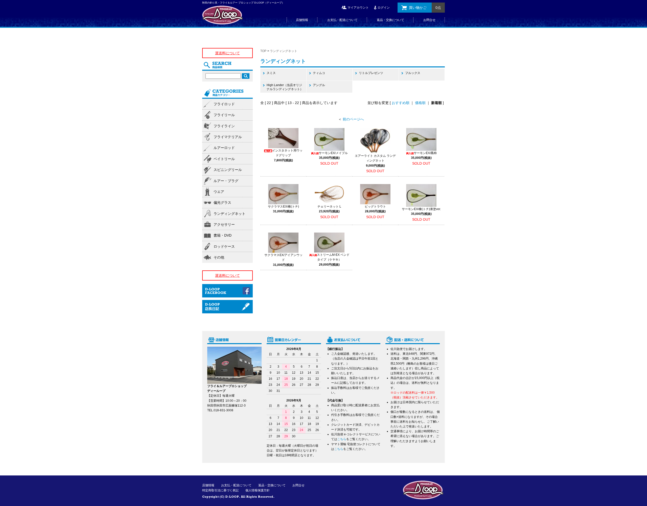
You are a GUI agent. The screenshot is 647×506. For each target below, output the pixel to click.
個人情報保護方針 (257, 490)
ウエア (219, 192)
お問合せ (429, 20)
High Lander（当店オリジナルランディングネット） (285, 87)
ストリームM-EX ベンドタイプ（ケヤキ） (333, 259)
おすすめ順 (400, 103)
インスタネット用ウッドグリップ (287, 155)
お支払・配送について (342, 20)
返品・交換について (390, 20)
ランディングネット (283, 51)
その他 (219, 257)
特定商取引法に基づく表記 (220, 490)
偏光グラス (222, 202)
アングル (319, 85)
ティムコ (319, 73)
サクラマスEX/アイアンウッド (283, 259)
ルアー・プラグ (226, 181)
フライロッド (224, 104)
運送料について (227, 53)
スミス (271, 73)
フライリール (224, 115)
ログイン (384, 7)
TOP (263, 51)
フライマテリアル (228, 137)
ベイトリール (224, 159)
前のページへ (353, 119)
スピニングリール (228, 170)
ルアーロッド (224, 148)
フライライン (224, 126)
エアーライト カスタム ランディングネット (375, 160)
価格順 (420, 103)
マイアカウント (358, 7)
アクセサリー (224, 224)
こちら (341, 439)
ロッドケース (224, 246)
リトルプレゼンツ (371, 73)
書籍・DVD (223, 235)
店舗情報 (302, 20)
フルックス (412, 73)
